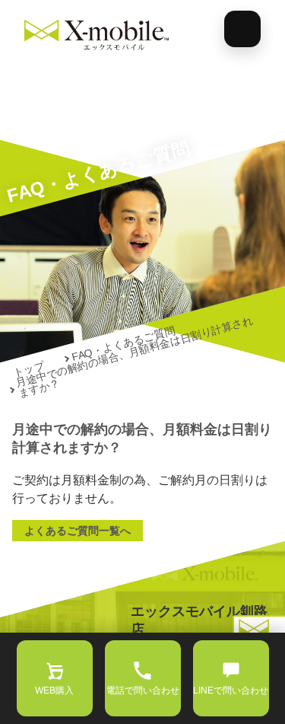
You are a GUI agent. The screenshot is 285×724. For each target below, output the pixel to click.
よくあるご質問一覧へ (77, 531)
